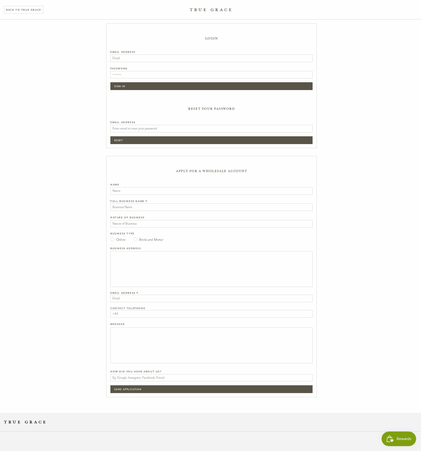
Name (114, 184)
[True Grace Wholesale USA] (210, 9)
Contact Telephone (127, 308)
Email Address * (124, 293)
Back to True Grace (23, 10)
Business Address (125, 248)
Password (119, 68)
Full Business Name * (128, 201)
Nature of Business (127, 217)
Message (117, 324)
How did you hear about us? (136, 371)
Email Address (122, 52)
